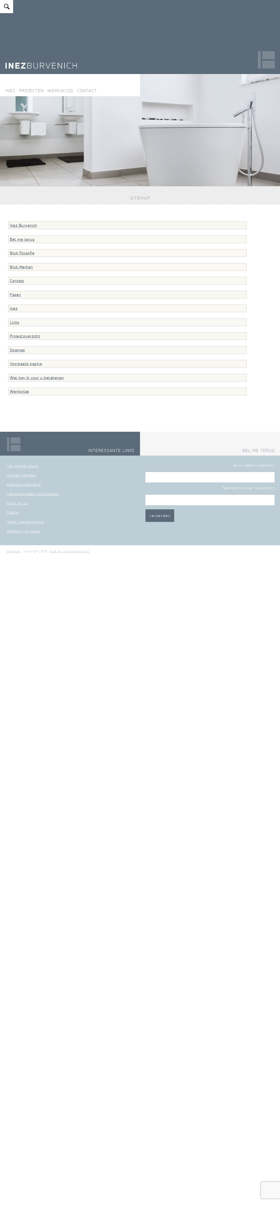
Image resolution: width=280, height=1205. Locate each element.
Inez (10, 90)
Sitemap (17, 350)
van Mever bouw (22, 465)
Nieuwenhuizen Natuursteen (33, 493)
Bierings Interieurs (24, 484)
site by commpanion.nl (69, 551)
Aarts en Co (17, 503)
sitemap (14, 551)
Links (14, 322)
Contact (87, 90)
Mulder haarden (21, 475)
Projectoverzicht (25, 336)
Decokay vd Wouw (24, 530)
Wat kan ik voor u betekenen (37, 377)
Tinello (13, 512)
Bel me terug (22, 239)
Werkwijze (60, 90)
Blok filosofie (22, 253)
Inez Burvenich (23, 225)
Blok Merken (21, 267)
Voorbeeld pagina (26, 363)
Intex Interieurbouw (25, 521)
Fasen (15, 294)
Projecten (31, 90)
